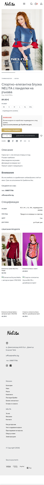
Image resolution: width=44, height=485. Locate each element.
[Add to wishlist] (41, 136)
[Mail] (25, 141)
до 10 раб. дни (37, 222)
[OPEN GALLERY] (22, 39)
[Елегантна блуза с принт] (32, 249)
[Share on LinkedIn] (17, 141)
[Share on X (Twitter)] (9, 141)
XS (21, 207)
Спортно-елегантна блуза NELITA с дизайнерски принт (31, 313)
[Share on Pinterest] (21, 141)
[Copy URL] (29, 141)
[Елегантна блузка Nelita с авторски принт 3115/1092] (11, 292)
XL (28, 207)
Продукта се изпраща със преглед (31, 214)
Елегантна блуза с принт (30, 268)
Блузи (17, 78)
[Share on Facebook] (13, 141)
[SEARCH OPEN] (31, 4)
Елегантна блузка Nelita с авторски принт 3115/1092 (9, 313)
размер (4, 103)
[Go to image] (8, 72)
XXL (31, 207)
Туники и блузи (7, 78)
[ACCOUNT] (41, 4)
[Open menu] (24, 4)
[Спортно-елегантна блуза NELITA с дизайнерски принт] (32, 292)
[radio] (4, 107)
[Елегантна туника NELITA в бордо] (11, 249)
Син (41, 218)
